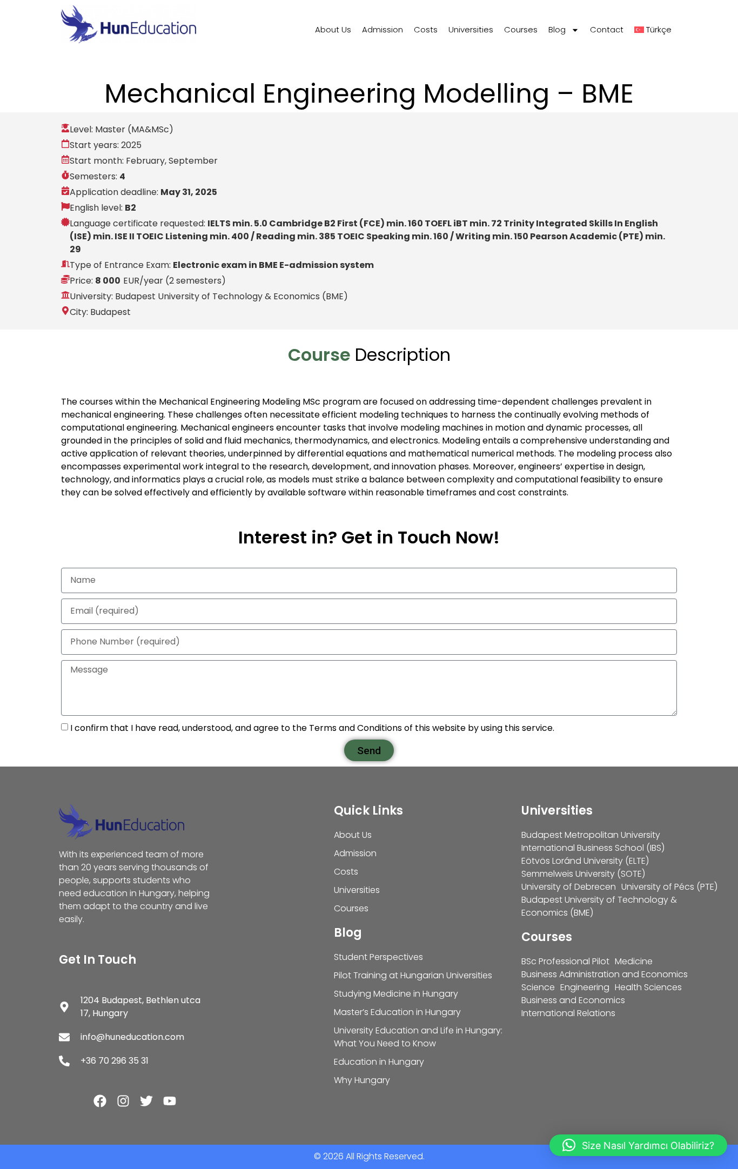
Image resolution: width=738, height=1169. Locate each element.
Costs (426, 29)
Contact (606, 29)
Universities (470, 29)
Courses (521, 29)
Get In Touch (97, 959)
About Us (333, 29)
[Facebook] (99, 1100)
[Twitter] (146, 1100)
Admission (382, 29)
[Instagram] (123, 1100)
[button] (638, 1145)
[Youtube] (169, 1100)
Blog (557, 29)
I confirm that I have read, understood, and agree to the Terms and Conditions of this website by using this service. (312, 728)
